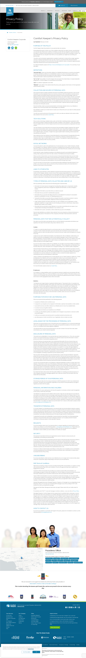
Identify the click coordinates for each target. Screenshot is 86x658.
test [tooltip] (16, 48)
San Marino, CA (48, 562)
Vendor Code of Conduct (36, 616)
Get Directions (74, 5)
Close (84, 11)
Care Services (49, 10)
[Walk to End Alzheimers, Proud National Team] (53, 597)
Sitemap (20, 622)
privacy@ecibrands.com (46, 512)
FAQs (7, 628)
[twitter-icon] (73, 607)
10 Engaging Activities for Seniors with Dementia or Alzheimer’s (62, 621)
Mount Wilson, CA (49, 558)
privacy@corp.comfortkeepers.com (43, 402)
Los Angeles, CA (57, 558)
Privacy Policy (19, 32)
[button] (43, 10)
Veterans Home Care (10, 625)
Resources (57, 10)
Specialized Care (9, 616)
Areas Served (64, 10)
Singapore (68, 636)
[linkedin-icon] (69, 607)
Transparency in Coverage (63, 644)
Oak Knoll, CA (70, 562)
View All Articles (55, 627)
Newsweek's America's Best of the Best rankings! (43, 583)
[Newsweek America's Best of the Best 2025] (32, 598)
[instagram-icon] (68, 607)
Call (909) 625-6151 (9, 5)
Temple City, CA (67, 560)
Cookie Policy (51, 114)
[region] (21, 650)
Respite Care (8, 624)
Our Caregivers (9, 621)
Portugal (64, 638)
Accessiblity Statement (35, 615)
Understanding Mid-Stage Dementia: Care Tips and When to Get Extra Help (64, 617)
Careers (69, 10)
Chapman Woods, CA (78, 562)
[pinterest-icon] (71, 607)
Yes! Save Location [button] (58, 1)
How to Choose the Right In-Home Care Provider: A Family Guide (62, 619)
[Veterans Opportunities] (11, 598)
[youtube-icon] (75, 607)
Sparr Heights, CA (74, 560)
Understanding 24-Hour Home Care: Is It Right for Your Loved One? (62, 615)
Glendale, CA (48, 560)
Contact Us (75, 10)
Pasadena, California (12, 32)
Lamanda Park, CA (64, 558)
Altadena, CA (60, 560)
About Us (43, 10)
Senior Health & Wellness (11, 622)
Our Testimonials (22, 618)
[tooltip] (9, 48)
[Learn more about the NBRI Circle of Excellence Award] (75, 598)
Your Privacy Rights (34, 621)
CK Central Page (34, 624)
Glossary (8, 627)
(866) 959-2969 (15, 44)
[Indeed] (77, 607)
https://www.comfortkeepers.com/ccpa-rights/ (59, 64)
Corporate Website (34, 619)
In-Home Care (9, 615)
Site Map (77, 644)
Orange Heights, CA (63, 562)
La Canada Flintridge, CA (74, 558)
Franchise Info (33, 618)
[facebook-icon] (66, 607)
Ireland (64, 636)
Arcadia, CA (54, 560)
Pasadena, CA (55, 562)
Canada (72, 636)
